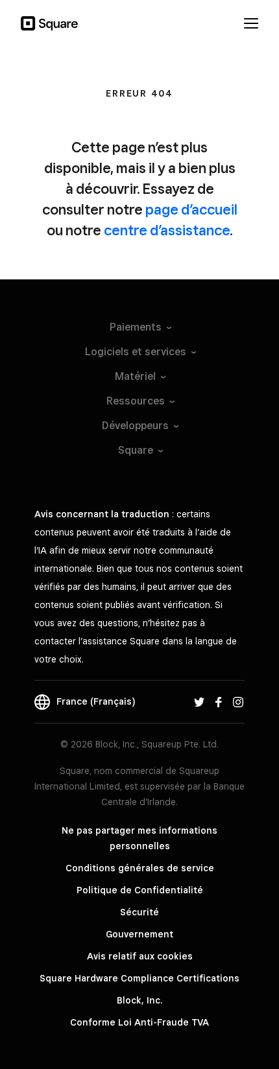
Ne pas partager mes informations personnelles (139, 838)
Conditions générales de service (140, 868)
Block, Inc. (139, 1000)
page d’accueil (191, 209)
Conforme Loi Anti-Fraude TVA (139, 1022)
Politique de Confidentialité (140, 890)
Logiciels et (135, 352)
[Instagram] (238, 701)
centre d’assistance (167, 230)
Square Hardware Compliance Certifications (139, 978)
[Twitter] (199, 701)
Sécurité (139, 912)
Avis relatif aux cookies (140, 956)
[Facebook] (218, 701)
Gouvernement (139, 934)
